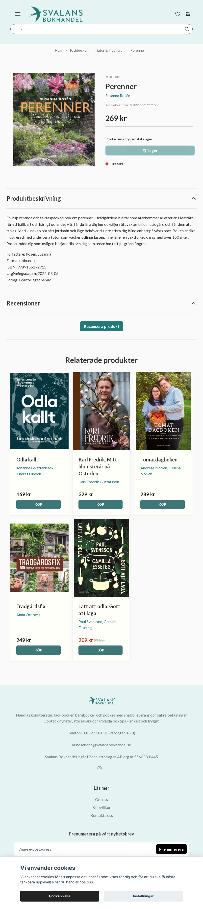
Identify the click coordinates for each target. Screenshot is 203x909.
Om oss (101, 799)
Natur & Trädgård (109, 50)
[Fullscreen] (54, 119)
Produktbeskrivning (33, 198)
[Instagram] (100, 768)
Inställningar (143, 896)
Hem (58, 50)
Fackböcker (79, 50)
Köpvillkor (102, 807)
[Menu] (17, 14)
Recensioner (23, 303)
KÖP (38, 504)
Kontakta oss (101, 815)
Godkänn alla (59, 896)
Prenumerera (171, 849)
